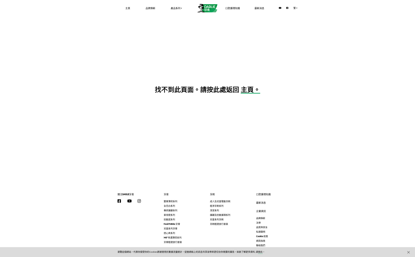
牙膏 (166, 194)
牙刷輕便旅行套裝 (219, 224)
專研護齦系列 (170, 210)
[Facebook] (287, 8)
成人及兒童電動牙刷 (220, 201)
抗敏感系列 (169, 219)
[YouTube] (280, 8)
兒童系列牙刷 (217, 219)
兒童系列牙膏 (170, 228)
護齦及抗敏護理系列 (220, 215)
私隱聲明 (260, 231)
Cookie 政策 (262, 236)
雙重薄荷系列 (170, 201)
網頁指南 (260, 241)
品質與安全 (261, 227)
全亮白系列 (169, 206)
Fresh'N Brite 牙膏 (172, 224)
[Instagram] (140, 201)
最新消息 (259, 8)
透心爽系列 (169, 233)
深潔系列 (214, 210)
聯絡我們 (260, 245)
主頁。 (250, 90)
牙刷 (212, 194)
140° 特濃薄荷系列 (173, 237)
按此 (260, 252)
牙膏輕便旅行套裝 (173, 242)
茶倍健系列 (169, 215)
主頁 (127, 8)
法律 (258, 222)
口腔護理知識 (232, 8)
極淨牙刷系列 (217, 206)
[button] (408, 252)
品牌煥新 (150, 8)
